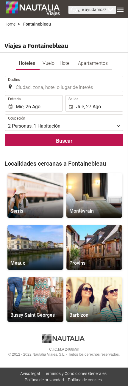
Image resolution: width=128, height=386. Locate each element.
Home (9, 24)
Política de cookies (85, 379)
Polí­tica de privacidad (44, 379)
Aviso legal (30, 373)
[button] (92, 10)
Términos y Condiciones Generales (75, 373)
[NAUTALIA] (35, 9)
